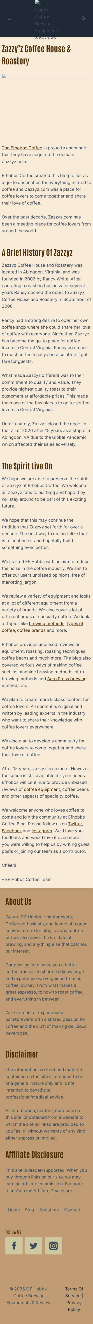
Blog (29, 1210)
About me (49, 1210)
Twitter (75, 823)
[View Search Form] (83, 18)
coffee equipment (42, 789)
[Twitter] (33, 1245)
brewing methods (46, 623)
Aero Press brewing (67, 678)
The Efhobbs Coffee (22, 147)
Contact (72, 1210)
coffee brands (31, 630)
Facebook (12, 830)
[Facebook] (14, 1245)
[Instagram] (53, 1245)
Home (14, 1210)
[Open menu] (9, 18)
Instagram (42, 830)
